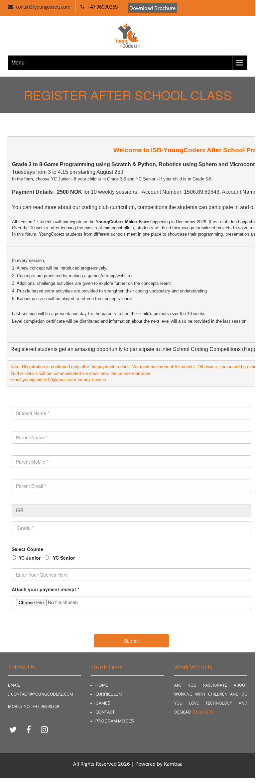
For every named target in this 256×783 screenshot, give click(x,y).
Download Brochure (152, 8)
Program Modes (114, 721)
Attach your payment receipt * (45, 589)
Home (101, 685)
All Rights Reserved (95, 763)
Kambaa (173, 763)
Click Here (202, 712)
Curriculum (108, 694)
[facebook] (31, 729)
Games (102, 703)
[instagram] (44, 729)
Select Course (27, 549)
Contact (105, 712)
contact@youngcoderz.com (43, 6)
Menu (18, 62)
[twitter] (15, 729)
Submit (131, 640)
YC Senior (63, 557)
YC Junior (29, 557)
